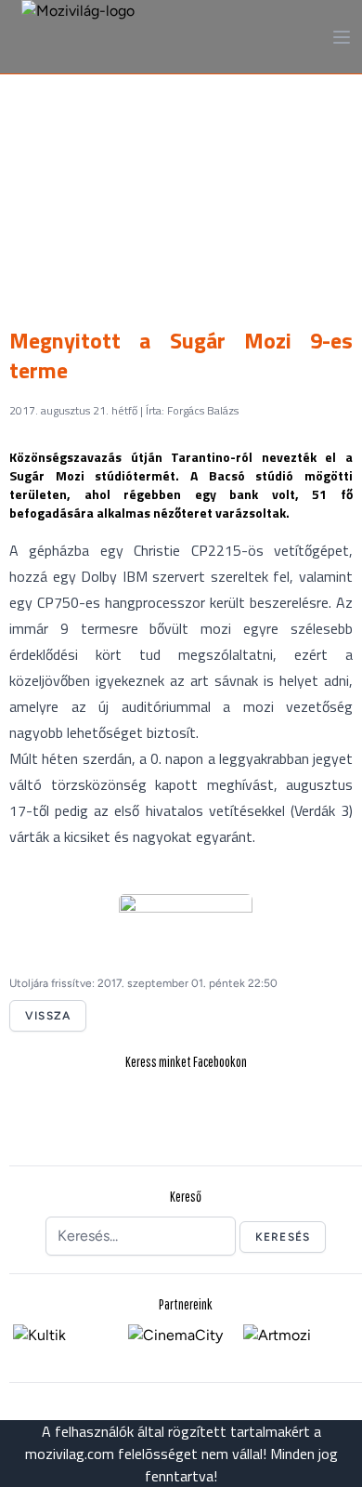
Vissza (48, 1015)
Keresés (282, 1237)
